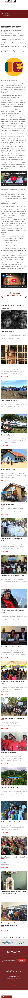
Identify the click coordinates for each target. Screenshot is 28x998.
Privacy (14, 985)
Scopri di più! (4, 341)
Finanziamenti (14, 987)
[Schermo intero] (25, 184)
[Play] (3, 184)
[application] (14, 178)
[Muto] (22, 184)
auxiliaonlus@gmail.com (14, 980)
